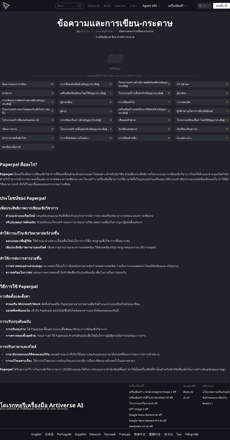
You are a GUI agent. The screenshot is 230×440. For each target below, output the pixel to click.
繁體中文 (155, 434)
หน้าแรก (84, 31)
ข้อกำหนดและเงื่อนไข (215, 397)
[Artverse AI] (6, 5)
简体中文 (140, 434)
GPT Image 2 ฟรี (138, 409)
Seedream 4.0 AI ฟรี (141, 426)
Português (64, 434)
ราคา (133, 6)
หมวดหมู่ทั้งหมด (104, 31)
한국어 (168, 434)
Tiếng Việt (192, 434)
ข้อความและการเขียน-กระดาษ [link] (136, 31)
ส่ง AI (107, 6)
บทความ (120, 6)
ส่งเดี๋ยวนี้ (221, 6)
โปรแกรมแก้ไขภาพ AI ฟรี (143, 403)
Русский (110, 434)
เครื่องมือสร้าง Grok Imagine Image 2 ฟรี (152, 392)
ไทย (178, 434)
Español (80, 434)
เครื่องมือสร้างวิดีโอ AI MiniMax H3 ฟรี (151, 397)
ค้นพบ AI (93, 6)
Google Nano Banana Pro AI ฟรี (147, 420)
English (36, 434)
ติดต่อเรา (208, 403)
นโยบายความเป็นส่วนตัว (216, 392)
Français (124, 434)
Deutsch (95, 434)
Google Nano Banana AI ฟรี (145, 414)
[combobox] (204, 6)
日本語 (49, 434)
